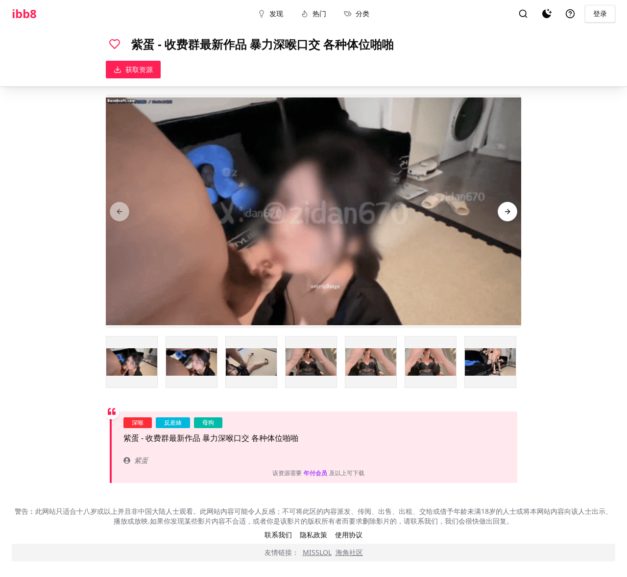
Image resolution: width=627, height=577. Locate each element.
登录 (600, 13)
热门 (319, 13)
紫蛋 (141, 460)
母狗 (208, 422)
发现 (276, 13)
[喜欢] (114, 44)
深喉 (138, 422)
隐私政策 (313, 534)
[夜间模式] (546, 14)
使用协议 (348, 534)
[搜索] (523, 14)
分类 (362, 13)
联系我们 (278, 534)
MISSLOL (317, 552)
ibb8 (24, 14)
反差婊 (173, 422)
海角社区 (349, 552)
